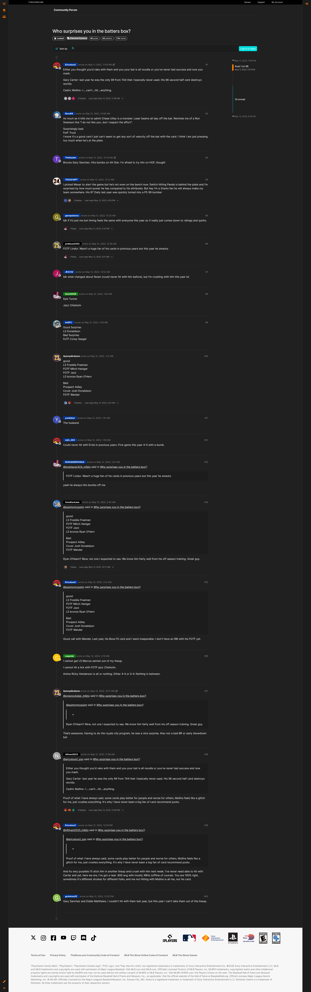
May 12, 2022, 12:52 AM (98, 272)
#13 (206, 462)
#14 (206, 502)
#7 (207, 272)
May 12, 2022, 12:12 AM (102, 179)
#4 (206, 179)
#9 (206, 322)
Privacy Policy (58, 955)
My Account (277, 2)
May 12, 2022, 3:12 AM (99, 582)
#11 (206, 418)
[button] (4, 981)
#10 (206, 356)
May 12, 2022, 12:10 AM (101, 157)
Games (247, 2)
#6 (206, 243)
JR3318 (69, 272)
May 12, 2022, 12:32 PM (101, 896)
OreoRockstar (72, 502)
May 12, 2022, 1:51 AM (98, 418)
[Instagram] (43, 938)
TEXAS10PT (71, 179)
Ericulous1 (70, 64)
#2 (206, 113)
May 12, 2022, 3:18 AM (97, 656)
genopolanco (72, 215)
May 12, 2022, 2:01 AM (108, 462)
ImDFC (68, 322)
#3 (206, 157)
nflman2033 (71, 754)
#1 (207, 64)
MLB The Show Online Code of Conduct (146, 955)
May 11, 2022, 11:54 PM (100, 64)
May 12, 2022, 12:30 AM (104, 243)
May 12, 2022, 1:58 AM (99, 440)
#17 (206, 691)
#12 (206, 440)
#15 (206, 582)
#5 (206, 215)
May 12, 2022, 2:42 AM (103, 502)
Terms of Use (38, 955)
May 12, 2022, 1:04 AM (96, 322)
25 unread (240, 99)
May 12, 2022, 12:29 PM (100, 825)
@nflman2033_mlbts (75, 830)
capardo (69, 656)
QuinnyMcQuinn (71, 356)
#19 (206, 825)
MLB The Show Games (185, 955)
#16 (206, 656)
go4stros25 (71, 896)
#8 (206, 294)
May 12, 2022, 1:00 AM (100, 294)
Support (261, 2)
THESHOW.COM (35, 2)
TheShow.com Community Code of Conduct (94, 955)
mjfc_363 (70, 440)
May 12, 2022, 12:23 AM (103, 215)
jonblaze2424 (72, 243)
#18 (206, 754)
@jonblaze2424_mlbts (77, 466)
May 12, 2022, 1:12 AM (102, 356)
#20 (206, 896)
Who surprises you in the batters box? (123, 466)
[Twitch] (73, 938)
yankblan (70, 418)
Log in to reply (248, 48)
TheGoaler (70, 157)
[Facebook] (53, 938)
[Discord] (83, 938)
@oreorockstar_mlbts (76, 695)
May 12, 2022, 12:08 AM (98, 113)
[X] (33, 938)
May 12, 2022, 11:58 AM (103, 754)
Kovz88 (69, 113)
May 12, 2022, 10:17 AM (103, 691)
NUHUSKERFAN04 (74, 462)
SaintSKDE (70, 294)
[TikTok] (93, 938)
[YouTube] (63, 938)
